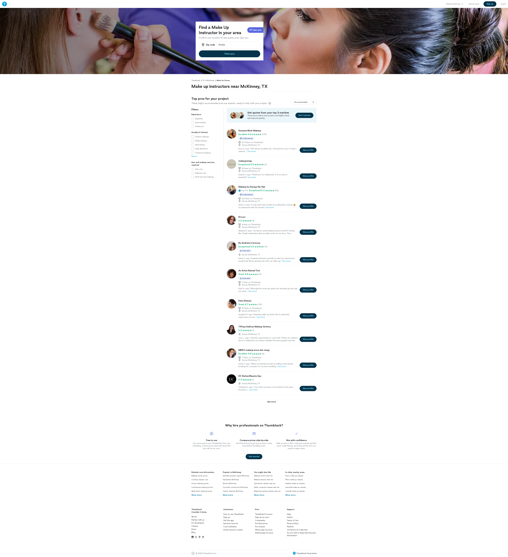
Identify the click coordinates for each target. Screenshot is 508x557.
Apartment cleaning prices (201, 491)
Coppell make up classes (295, 491)
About (194, 517)
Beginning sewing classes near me (267, 491)
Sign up (226, 517)
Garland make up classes (295, 483)
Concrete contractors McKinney (235, 487)
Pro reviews (260, 527)
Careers (194, 526)
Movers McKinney (229, 483)
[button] (243, 190)
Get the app (228, 520)
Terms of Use (292, 520)
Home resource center (233, 530)
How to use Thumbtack (233, 514)
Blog (193, 532)
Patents (290, 527)
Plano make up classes (294, 480)
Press (193, 529)
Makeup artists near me (263, 476)
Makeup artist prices (199, 476)
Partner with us (197, 520)
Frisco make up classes (294, 476)
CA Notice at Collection (297, 530)
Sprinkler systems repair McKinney (236, 476)
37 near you (255, 30)
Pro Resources (261, 523)
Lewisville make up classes (295, 487)
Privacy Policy (292, 523)
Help (289, 514)
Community (260, 520)
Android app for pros (264, 533)
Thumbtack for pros (263, 514)
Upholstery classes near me (264, 483)
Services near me (230, 523)
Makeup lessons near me (263, 480)
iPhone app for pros (263, 530)
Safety (290, 517)
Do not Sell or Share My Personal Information (301, 534)
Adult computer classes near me (266, 487)
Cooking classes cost (199, 480)
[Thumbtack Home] (4, 4)
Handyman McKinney (231, 480)
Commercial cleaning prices (202, 487)
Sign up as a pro (262, 517)
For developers (197, 523)
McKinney (210, 80)
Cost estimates (230, 527)
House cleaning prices (199, 483)
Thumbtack (195, 80)
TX (204, 80)
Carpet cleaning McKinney (233, 491)
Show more (196, 495)
